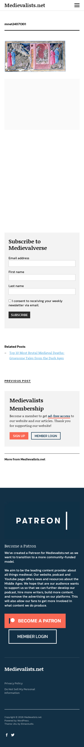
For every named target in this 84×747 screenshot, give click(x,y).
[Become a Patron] (35, 626)
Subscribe (19, 314)
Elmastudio (27, 724)
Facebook (7, 735)
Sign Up (19, 435)
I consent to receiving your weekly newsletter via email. (36, 303)
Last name (16, 286)
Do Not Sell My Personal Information (19, 691)
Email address (19, 258)
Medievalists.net (24, 5)
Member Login (46, 435)
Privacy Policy (13, 683)
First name (16, 272)
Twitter (13, 735)
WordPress (23, 720)
